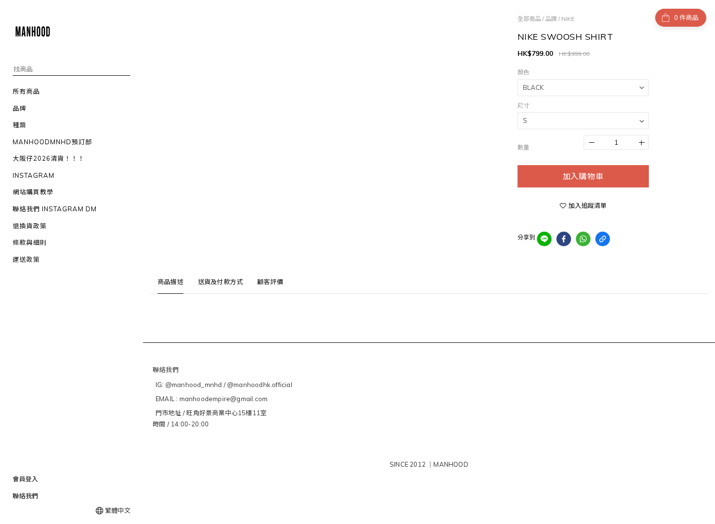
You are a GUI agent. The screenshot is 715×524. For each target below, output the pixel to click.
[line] (544, 239)
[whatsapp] (583, 239)
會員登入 (25, 479)
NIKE (567, 18)
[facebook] (563, 239)
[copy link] (602, 239)
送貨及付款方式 (220, 282)
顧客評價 (270, 282)
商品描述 (170, 282)
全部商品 (529, 18)
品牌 (551, 18)
